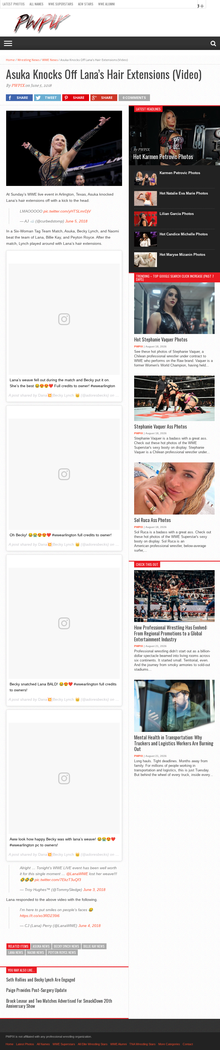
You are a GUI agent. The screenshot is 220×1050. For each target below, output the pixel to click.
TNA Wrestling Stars (142, 1044)
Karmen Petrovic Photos (180, 173)
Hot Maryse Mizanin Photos (182, 255)
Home (10, 60)
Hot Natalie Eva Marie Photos (184, 193)
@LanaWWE (77, 874)
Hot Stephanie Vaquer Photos (160, 340)
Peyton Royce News (62, 952)
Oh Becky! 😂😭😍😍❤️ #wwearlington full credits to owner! (61, 535)
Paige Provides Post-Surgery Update (36, 990)
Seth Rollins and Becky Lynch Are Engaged (40, 979)
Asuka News (41, 946)
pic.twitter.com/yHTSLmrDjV (67, 211)
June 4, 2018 (89, 925)
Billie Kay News (94, 946)
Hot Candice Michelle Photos (184, 234)
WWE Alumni (106, 4)
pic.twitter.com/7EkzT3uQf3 (58, 880)
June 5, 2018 (76, 221)
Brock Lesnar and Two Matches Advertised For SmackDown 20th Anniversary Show (59, 1003)
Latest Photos (14, 4)
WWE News (50, 60)
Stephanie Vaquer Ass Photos (160, 427)
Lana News (15, 952)
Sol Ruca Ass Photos (152, 520)
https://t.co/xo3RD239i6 (40, 916)
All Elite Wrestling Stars (93, 1044)
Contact (188, 1044)
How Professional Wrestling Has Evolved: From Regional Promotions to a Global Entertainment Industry (170, 633)
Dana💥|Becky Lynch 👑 (59, 395)
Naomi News (35, 952)
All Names (36, 4)
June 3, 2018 (94, 889)
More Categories (169, 1044)
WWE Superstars (60, 4)
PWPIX (17, 85)
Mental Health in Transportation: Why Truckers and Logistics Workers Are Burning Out (173, 743)
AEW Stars (85, 4)
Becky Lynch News (66, 946)
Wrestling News (28, 60)
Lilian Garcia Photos (177, 214)
